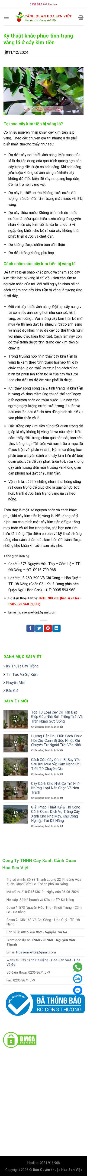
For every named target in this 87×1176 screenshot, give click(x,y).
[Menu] (6, 17)
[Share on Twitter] (39, 628)
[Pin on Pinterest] (48, 628)
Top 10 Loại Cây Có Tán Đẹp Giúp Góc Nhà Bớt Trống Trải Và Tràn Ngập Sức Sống (57, 716)
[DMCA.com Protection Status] (19, 1040)
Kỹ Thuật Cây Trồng (22, 666)
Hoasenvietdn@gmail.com (36, 952)
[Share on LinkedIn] (56, 628)
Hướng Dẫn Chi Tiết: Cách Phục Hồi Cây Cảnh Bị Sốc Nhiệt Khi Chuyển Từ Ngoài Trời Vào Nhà (56, 740)
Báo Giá (12, 691)
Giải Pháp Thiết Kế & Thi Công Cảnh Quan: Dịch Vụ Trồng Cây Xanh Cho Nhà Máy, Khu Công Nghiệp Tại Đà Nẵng (55, 814)
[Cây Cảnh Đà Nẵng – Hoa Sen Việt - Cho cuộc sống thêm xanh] (44, 17)
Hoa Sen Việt (61, 960)
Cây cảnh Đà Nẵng (34, 960)
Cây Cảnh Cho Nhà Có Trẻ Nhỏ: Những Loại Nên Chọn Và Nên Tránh (55, 788)
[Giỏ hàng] (81, 17)
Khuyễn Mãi (15, 682)
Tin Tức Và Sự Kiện (22, 674)
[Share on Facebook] (30, 628)
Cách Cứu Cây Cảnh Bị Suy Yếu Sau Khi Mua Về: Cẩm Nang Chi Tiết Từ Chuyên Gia (56, 764)
